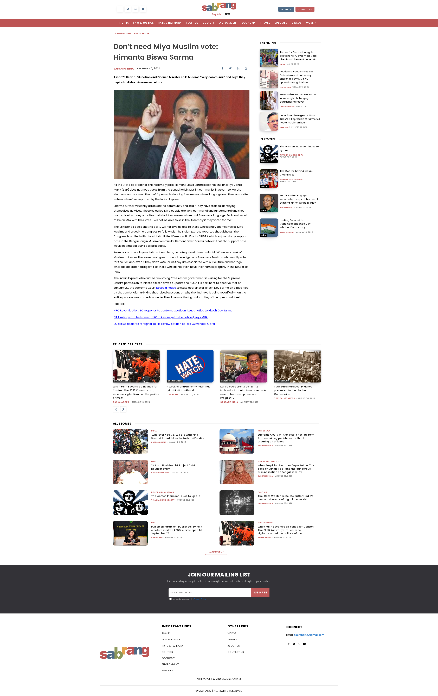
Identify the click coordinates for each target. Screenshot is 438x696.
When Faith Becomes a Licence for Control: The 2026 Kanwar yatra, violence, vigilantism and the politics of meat (286, 530)
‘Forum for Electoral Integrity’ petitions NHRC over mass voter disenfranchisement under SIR (298, 56)
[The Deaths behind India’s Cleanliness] (269, 178)
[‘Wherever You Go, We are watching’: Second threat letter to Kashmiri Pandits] (130, 441)
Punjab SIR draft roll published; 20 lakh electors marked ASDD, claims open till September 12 (176, 530)
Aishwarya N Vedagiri (291, 179)
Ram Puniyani (287, 232)
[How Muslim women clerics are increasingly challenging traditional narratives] (269, 100)
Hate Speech (141, 33)
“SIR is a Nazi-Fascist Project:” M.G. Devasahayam (173, 467)
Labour (264, 186)
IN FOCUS (267, 139)
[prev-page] (116, 409)
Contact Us (305, 9)
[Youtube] (143, 9)
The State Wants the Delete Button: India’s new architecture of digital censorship (285, 497)
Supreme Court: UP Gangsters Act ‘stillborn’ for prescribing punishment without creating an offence (286, 438)
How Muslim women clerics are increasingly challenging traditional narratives (298, 98)
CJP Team (172, 394)
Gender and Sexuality (269, 461)
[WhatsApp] (135, 9)
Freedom (284, 127)
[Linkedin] (238, 68)
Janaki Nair (286, 207)
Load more (215, 551)
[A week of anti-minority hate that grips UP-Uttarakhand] (190, 366)
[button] (318, 9)
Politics (262, 492)
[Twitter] (128, 9)
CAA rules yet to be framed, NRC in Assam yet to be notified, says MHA (161, 317)
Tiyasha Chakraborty (291, 155)
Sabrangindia (124, 68)
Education (285, 87)
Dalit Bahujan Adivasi (267, 161)
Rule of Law (264, 431)
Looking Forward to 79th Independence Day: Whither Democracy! (295, 223)
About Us (286, 9)
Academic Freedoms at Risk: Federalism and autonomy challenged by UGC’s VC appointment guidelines (296, 77)
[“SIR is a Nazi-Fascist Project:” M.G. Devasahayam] (130, 472)
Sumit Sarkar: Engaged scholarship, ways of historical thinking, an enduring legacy (299, 199)
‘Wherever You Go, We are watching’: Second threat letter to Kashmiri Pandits (177, 436)
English (216, 14)
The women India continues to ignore (175, 496)
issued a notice (166, 288)
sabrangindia (229, 402)
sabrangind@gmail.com (309, 635)
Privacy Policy (200, 599)
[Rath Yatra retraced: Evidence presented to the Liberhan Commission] (297, 366)
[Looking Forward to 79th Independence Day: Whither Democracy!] (269, 227)
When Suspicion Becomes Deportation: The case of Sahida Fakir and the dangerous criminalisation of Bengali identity (286, 469)
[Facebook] (120, 9)
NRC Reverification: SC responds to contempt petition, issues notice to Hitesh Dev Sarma (173, 310)
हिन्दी (227, 14)
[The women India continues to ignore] (269, 154)
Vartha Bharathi (160, 472)
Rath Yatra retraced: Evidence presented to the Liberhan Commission (293, 390)
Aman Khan (157, 537)
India (282, 64)
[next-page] (123, 409)
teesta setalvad (284, 398)
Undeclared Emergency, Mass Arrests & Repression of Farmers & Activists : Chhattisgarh (300, 119)
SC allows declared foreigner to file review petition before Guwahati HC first (164, 324)
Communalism (122, 33)
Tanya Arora (121, 402)
